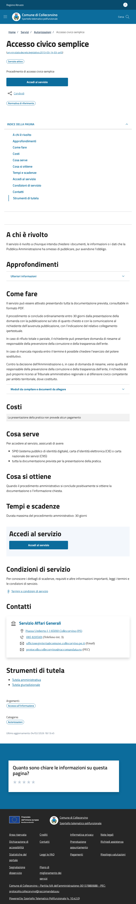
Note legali (107, 834)
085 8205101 (34, 637)
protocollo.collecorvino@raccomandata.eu (54, 649)
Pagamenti (76, 854)
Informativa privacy (82, 834)
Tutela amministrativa (26, 679)
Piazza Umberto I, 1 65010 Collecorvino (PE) (54, 631)
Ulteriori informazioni (23, 276)
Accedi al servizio (37, 82)
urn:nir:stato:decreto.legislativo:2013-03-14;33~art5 (35, 52)
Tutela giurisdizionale (26, 684)
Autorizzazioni (42, 32)
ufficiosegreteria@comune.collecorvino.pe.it (55, 643)
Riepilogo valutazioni (113, 854)
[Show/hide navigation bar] (5, 16)
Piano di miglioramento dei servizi (50, 873)
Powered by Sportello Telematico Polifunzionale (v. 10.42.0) (44, 898)
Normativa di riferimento (21, 102)
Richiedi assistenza (112, 842)
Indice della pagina (20, 124)
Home (12, 32)
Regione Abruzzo (15, 5)
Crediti (44, 834)
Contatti (45, 842)
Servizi (25, 32)
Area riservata (17, 834)
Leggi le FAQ (47, 854)
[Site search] (127, 17)
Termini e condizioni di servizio (29, 591)
